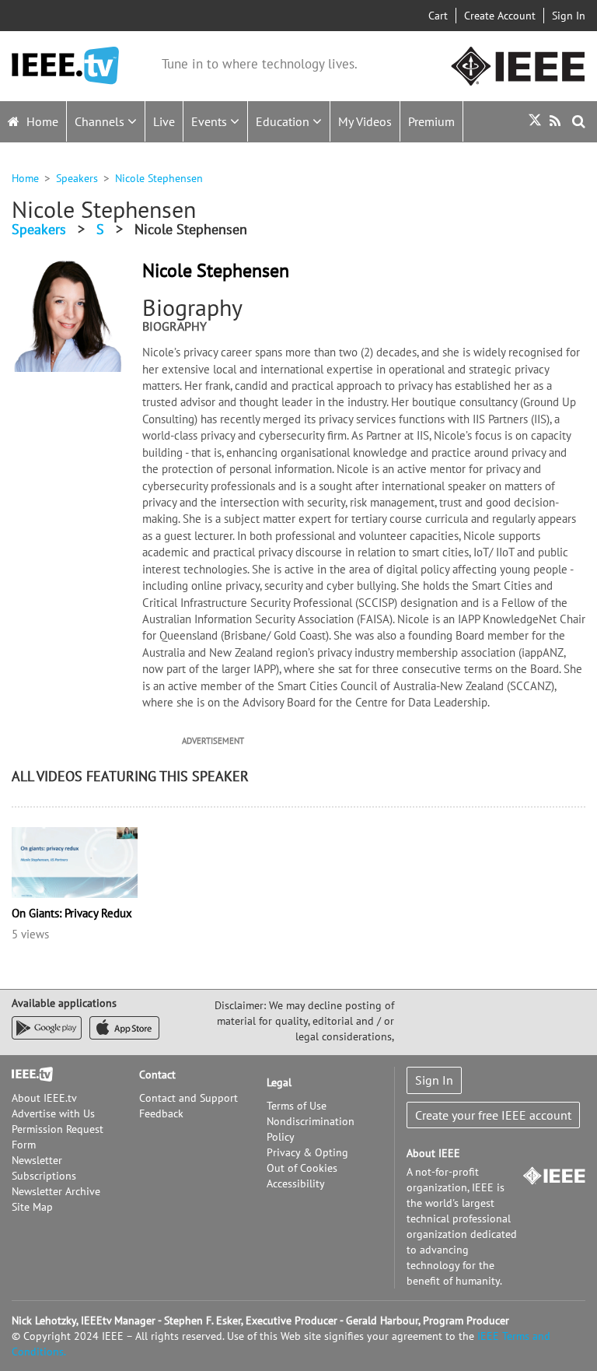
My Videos (365, 121)
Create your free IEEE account (493, 1115)
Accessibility (296, 1183)
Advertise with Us (53, 1113)
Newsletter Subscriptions (44, 1168)
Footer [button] (27, 1075)
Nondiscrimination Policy (310, 1129)
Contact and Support (188, 1098)
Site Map (32, 1207)
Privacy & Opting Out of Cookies (307, 1160)
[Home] (65, 66)
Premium (431, 121)
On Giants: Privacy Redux (72, 913)
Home (40, 121)
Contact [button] (157, 1075)
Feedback (161, 1113)
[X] (535, 122)
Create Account (500, 16)
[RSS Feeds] (557, 121)
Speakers (77, 178)
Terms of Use (296, 1106)
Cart (438, 16)
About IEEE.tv (44, 1098)
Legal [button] (279, 1082)
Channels (101, 121)
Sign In (568, 16)
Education (284, 121)
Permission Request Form (57, 1137)
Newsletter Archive (56, 1191)
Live (164, 121)
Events (210, 121)
